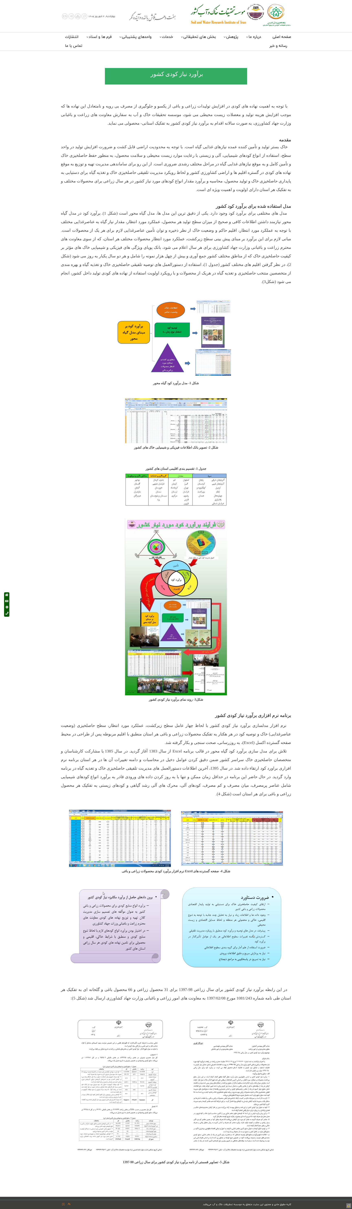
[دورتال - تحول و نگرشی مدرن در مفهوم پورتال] (348, 1205)
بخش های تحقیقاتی (199, 36)
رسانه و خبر (278, 45)
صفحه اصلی (282, 36)
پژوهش (232, 36)
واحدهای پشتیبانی (137, 36)
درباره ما (255, 36)
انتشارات (71, 36)
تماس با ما (73, 45)
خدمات (167, 36)
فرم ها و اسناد (100, 36)
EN (65, 17)
